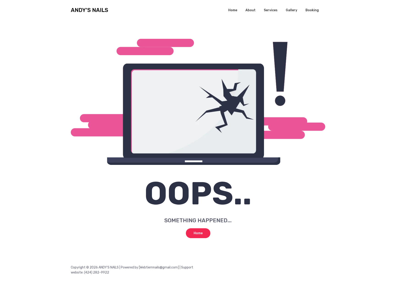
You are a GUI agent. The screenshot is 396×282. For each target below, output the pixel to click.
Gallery (291, 10)
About (250, 10)
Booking (312, 10)
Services (271, 10)
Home (232, 10)
